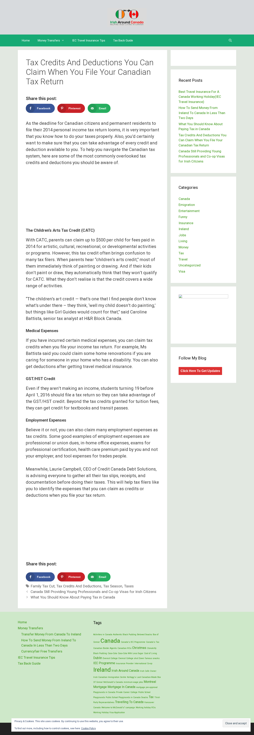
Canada (184, 199)
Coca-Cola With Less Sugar (130, 653)
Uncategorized (190, 265)
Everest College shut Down (131, 658)
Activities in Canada (102, 634)
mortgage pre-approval (147, 687)
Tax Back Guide (123, 40)
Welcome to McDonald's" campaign (118, 707)
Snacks (144, 697)
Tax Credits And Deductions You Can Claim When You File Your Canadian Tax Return (202, 140)
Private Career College (127, 692)
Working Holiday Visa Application (109, 712)
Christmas (139, 648)
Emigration (187, 205)
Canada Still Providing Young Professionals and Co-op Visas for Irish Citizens (93, 592)
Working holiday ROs (146, 707)
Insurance (186, 223)
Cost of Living (150, 653)
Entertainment (189, 211)
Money (184, 247)
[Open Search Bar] (230, 40)
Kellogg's (131, 677)
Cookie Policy (88, 728)
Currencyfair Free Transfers (41, 651)
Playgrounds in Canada (104, 692)
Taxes (129, 586)
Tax (181, 253)
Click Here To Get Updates (200, 371)
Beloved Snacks (144, 634)
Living (183, 241)
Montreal (150, 682)
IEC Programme (104, 663)
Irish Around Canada (125, 671)
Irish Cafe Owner (148, 671)
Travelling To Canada (129, 702)
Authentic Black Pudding (124, 634)
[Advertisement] (92, 193)
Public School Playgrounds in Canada (123, 697)
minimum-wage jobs (133, 682)
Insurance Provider (125, 663)
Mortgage (100, 687)
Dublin (97, 658)
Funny (183, 217)
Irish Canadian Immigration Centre (109, 677)
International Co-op (143, 663)
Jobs (182, 235)
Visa (182, 271)
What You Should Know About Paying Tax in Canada (73, 597)
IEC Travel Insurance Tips (88, 40)
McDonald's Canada (113, 682)
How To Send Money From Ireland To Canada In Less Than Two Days (202, 113)
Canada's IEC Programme (133, 642)
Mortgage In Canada (121, 687)
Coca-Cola (112, 653)
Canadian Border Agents (105, 648)
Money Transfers (49, 40)
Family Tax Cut (43, 586)
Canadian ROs (124, 648)
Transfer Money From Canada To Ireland (51, 634)
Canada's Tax (152, 642)
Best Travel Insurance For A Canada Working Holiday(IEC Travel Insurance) (200, 97)
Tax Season (112, 586)
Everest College (110, 658)
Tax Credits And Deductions (78, 586)
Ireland (184, 229)
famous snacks (152, 658)
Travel (183, 259)
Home (26, 40)
